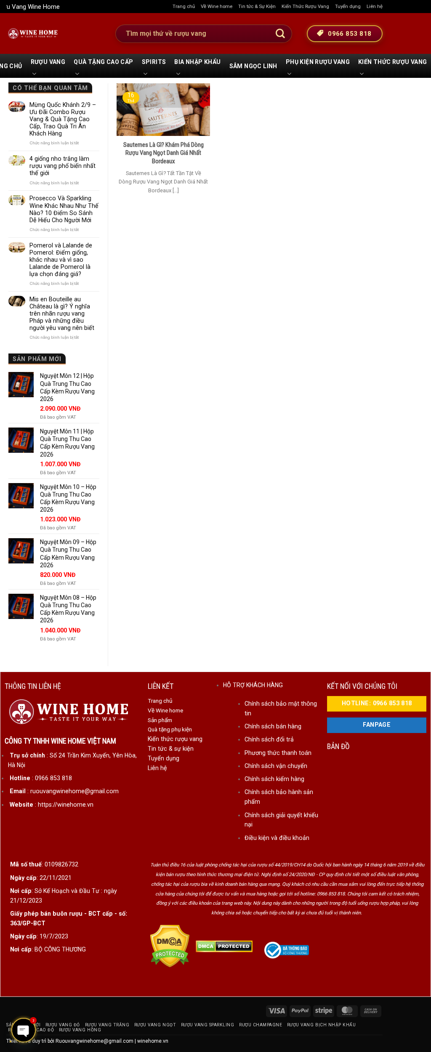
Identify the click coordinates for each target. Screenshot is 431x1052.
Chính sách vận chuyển (276, 765)
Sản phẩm (160, 720)
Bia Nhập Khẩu (197, 61)
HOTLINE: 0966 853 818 (377, 703)
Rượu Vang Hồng (80, 1030)
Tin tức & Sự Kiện (257, 6)
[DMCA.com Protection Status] (169, 946)
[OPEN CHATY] (23, 1030)
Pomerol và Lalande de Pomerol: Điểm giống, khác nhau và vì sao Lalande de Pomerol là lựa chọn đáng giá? (60, 259)
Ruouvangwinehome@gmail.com (94, 1041)
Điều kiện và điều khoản (277, 837)
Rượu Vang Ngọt (155, 1025)
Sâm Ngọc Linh (253, 66)
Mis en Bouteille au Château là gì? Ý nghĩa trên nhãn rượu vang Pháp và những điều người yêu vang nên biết (61, 313)
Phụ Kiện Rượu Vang (318, 61)
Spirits (154, 61)
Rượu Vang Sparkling (207, 1025)
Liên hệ (375, 6)
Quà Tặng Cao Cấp (103, 61)
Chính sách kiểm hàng (274, 779)
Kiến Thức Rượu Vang (305, 6)
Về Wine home (216, 6)
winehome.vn (152, 1041)
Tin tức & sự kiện (171, 748)
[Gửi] (280, 33)
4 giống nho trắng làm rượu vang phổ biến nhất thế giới (62, 165)
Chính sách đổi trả (269, 739)
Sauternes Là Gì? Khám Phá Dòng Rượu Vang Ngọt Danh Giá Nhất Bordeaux (163, 153)
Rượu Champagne (260, 1025)
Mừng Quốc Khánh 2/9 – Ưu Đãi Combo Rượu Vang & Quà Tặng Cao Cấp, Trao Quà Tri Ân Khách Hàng (62, 119)
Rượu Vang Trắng (107, 1025)
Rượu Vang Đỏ (62, 1025)
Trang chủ (184, 6)
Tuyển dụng (348, 6)
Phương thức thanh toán (278, 752)
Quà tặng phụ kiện (170, 729)
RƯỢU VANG (48, 61)
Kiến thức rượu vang (175, 739)
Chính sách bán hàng (273, 726)
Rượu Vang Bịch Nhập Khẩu (321, 1025)
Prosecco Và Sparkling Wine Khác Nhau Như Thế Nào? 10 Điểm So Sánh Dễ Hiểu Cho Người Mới (63, 209)
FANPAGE (377, 724)
